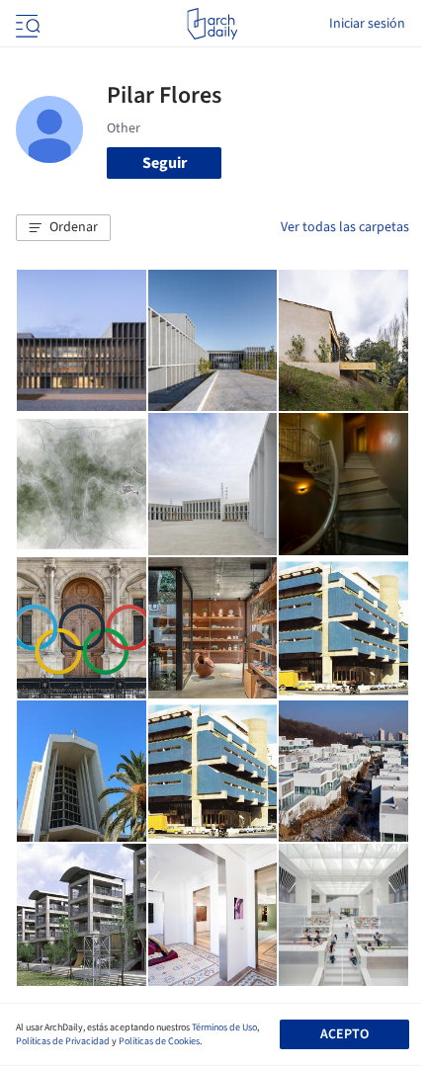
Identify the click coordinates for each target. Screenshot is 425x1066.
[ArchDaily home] (212, 24)
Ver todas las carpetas (345, 227)
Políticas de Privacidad (63, 1041)
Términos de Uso (224, 1027)
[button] (63, 228)
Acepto (344, 1034)
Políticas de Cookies (159, 1041)
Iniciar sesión (367, 24)
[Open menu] (26, 24)
